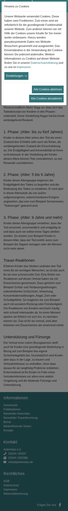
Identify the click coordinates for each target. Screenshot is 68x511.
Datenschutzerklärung (44, 62)
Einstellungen (14, 75)
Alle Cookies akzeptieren (46, 98)
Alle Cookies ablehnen (48, 89)
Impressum (24, 67)
